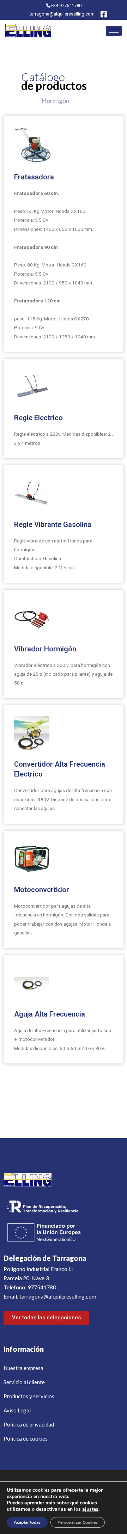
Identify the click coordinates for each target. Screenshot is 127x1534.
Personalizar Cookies (78, 1522)
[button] (46, 1318)
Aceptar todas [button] (27, 1522)
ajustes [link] (90, 1509)
